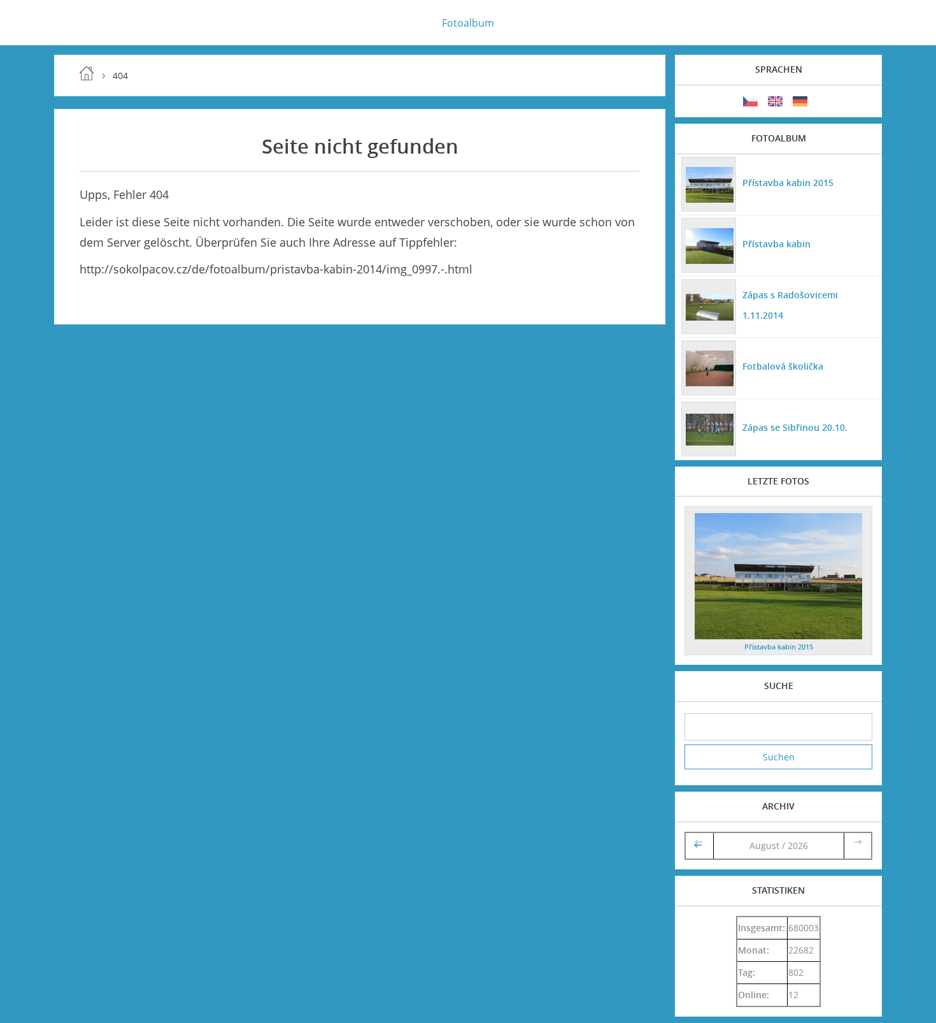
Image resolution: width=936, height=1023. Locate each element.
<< (699, 845)
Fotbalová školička (782, 366)
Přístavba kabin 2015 (787, 183)
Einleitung (87, 73)
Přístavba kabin (776, 244)
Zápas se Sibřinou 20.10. (794, 427)
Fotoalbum (468, 23)
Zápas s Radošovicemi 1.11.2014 (790, 305)
